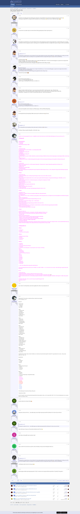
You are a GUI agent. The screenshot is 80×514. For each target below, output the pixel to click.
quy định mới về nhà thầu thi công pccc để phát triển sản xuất (26, 488)
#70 (68, 122)
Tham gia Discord (19, 4)
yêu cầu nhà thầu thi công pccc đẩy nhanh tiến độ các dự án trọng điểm (27, 492)
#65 (68, 65)
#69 (68, 111)
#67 (68, 87)
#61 (68, 15)
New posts (12, 6)
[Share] (67, 15)
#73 (68, 296)
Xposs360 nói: (21, 424)
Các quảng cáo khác (23, 486)
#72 (68, 283)
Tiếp (21, 13)
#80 (68, 469)
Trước (12, 13)
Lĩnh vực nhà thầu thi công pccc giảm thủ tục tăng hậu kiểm (25, 495)
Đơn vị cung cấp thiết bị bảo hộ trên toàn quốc (23, 498)
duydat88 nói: (21, 125)
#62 (68, 28)
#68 (68, 99)
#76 (68, 421)
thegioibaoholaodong (17, 499)
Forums (12, 4)
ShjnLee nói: (21, 101)
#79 (68, 455)
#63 (68, 39)
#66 (68, 76)
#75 (68, 410)
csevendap (15, 486)
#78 (68, 444)
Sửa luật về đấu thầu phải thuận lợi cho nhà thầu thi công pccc (26, 485)
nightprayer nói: (21, 53)
